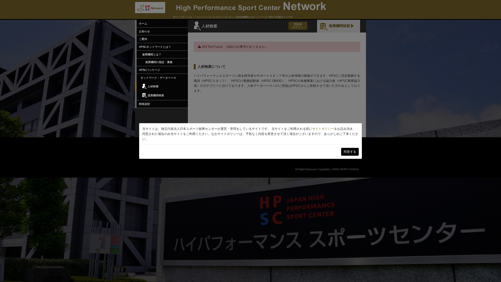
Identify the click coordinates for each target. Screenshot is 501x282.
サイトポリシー (323, 128)
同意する (350, 151)
